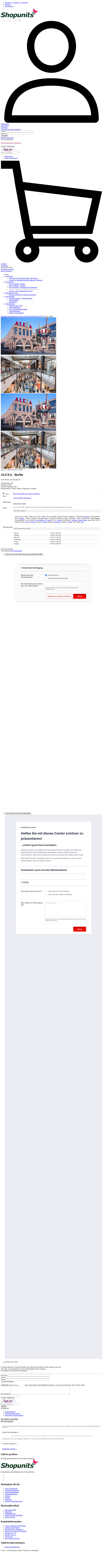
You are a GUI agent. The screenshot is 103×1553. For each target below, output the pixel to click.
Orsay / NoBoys (31, 522)
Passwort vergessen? (7, 137)
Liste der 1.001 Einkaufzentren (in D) (21, 291)
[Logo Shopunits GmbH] (19, 18)
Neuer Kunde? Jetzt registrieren (11, 129)
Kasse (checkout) (6, 271)
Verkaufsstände (9, 296)
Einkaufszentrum (10, 1412)
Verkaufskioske (14, 300)
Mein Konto (9, 156)
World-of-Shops (10, 1517)
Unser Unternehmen (11, 1488)
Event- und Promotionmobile (18, 309)
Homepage (4, 316)
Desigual (86, 516)
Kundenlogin (9, 6)
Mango (59, 520)
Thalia (70, 522)
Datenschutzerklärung (12, 1492)
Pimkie (45, 522)
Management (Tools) (11, 293)
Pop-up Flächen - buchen (17, 284)
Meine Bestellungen (11, 158)
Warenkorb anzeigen (7, 269)
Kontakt (7, 1498)
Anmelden (4, 135)
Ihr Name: (4, 1375)
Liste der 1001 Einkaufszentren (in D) (30, 316)
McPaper (74, 520)
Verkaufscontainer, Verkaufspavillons (20, 298)
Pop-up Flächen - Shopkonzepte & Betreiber (23, 287)
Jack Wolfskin (39, 520)
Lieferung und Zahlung (12, 1527)
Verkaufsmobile (10, 304)
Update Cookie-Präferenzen (14, 1501)
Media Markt (82, 520)
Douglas (21, 518)
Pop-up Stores (9, 282)
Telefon (3, 1379)
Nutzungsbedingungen (12, 1490)
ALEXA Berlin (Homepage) (22, 498)
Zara (82, 522)
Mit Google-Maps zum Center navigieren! (26, 494)
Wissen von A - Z (10, 1533)
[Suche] (20, 20)
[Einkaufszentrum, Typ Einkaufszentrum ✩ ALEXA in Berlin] (28, 354)
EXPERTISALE (10, 1513)
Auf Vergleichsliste (16, 551)
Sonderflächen (12, 316)
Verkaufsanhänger (14, 307)
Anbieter (7, 1496)
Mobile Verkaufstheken (16, 313)
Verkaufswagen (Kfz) (16, 305)
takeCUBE (8, 1512)
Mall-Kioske (13, 302)
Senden (4, 1406)
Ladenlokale (9, 276)
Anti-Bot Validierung (7, 146)
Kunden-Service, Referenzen (14, 1529)
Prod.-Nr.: (4, 470)
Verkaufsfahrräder (14, 311)
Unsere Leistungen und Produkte (15, 1526)
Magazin (7, 4)
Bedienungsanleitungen (12, 1547)
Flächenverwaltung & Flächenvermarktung (22, 295)
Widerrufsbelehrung (11, 1494)
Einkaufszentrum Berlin (12, 1413)
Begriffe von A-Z (10, 1535)
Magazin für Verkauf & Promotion (16, 1531)
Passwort (4, 133)
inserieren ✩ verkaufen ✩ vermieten (16, 2)
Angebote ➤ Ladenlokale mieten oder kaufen (23, 278)
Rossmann (57, 522)
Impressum (8, 1499)
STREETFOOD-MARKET (14, 1515)
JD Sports (48, 520)
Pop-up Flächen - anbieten (17, 285)
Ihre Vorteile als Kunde (12, 1538)
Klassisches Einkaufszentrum (14, 1415)
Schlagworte (9, 1537)
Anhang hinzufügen (7, 1381)
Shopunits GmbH (10, 1510)
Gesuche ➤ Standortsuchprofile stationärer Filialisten (25, 280)
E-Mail (3, 131)
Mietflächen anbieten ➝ (9, 1449)
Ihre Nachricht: (5, 1394)
